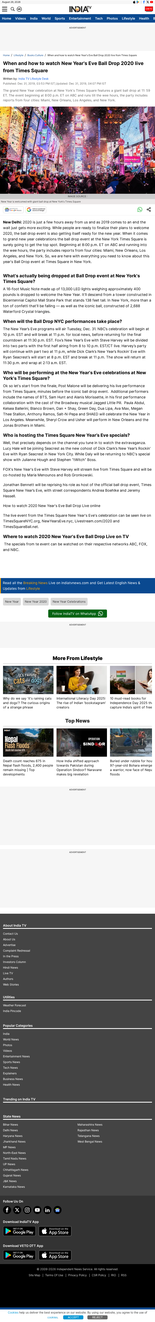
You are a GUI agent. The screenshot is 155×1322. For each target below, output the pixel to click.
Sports (60, 18)
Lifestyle (128, 18)
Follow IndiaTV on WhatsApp (74, 614)
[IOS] (134, 2)
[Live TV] (149, 9)
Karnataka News (14, 1186)
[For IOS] (55, 1255)
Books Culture (35, 55)
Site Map (34, 1275)
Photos (112, 18)
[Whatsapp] (139, 209)
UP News (9, 1164)
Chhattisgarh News (15, 1169)
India (34, 18)
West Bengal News (90, 1141)
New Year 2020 (36, 601)
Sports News (11, 1062)
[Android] (138, 2)
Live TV (8, 973)
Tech (99, 18)
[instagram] (27, 1210)
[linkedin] (47, 1210)
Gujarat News (12, 1175)
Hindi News (10, 967)
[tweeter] (17, 1210)
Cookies (13, 1312)
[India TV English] (80, 9)
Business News (13, 1079)
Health (144, 18)
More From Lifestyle (78, 658)
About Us (9, 939)
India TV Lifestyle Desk (33, 78)
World (46, 18)
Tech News (10, 1067)
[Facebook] (7, 1210)
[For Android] (19, 1255)
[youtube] (37, 1210)
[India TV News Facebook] (143, 2)
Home (6, 18)
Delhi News (10, 1130)
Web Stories (11, 984)
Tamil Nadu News (14, 1158)
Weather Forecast (14, 1005)
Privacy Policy (77, 1275)
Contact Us (10, 933)
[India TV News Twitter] (147, 2)
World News (11, 1039)
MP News (9, 1147)
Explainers (10, 1073)
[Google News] (13, 209)
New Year (12, 601)
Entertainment (80, 18)
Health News (11, 1084)
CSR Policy (99, 1275)
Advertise (9, 945)
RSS (124, 1275)
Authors (8, 979)
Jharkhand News (14, 1141)
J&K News (10, 1181)
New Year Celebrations (69, 601)
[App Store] (55, 1231)
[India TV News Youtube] (151, 2)
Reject (97, 1317)
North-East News (14, 1152)
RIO (113, 1275)
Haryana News (12, 1136)
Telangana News (88, 1136)
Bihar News (10, 1124)
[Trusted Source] (36, 209)
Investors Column (14, 962)
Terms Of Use (54, 1275)
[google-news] (57, 1210)
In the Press (11, 956)
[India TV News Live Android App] (19, 1231)
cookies (52, 1317)
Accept (73, 1317)
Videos (20, 18)
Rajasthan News (88, 1130)
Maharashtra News (90, 1124)
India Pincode (12, 1011)
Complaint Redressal (16, 950)
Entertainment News (16, 1056)
